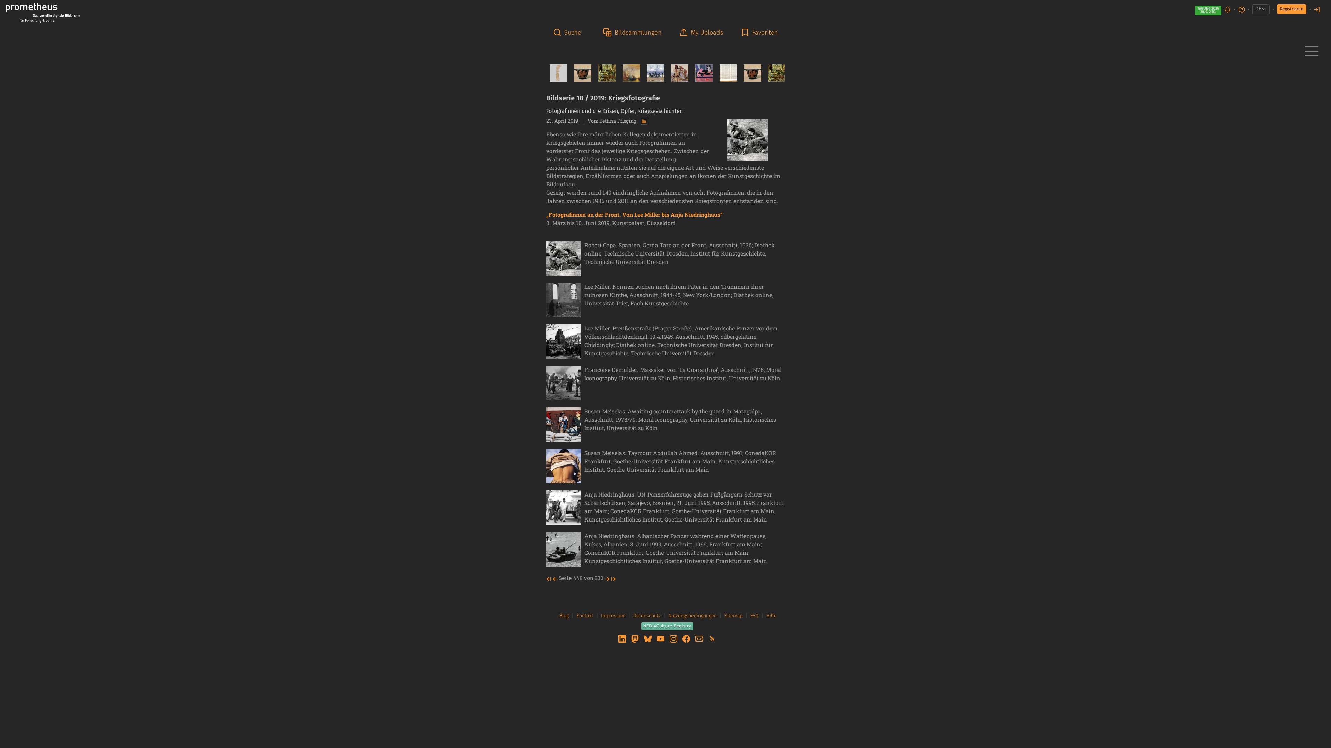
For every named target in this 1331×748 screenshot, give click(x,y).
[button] (569, 32)
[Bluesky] (648, 638)
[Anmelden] (1317, 9)
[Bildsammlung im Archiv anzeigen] (642, 120)
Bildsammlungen (638, 32)
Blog (564, 616)
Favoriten (765, 32)
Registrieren (1291, 9)
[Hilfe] (1241, 9)
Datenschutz (647, 616)
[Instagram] (674, 638)
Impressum (613, 616)
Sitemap (733, 616)
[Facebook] (687, 638)
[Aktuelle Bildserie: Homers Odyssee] (677, 73)
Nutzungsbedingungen (692, 616)
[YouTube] (661, 638)
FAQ (754, 616)
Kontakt (584, 616)
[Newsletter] (700, 638)
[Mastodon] (635, 638)
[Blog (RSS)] (711, 638)
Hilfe (771, 616)
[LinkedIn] (623, 638)
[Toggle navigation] (1311, 51)
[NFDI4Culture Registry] (667, 625)
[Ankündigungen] (1227, 9)
